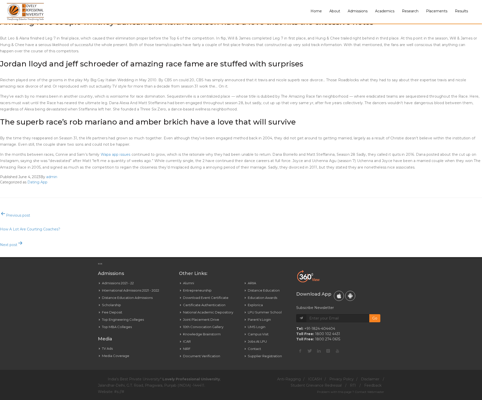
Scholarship (111, 305)
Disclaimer (370, 379)
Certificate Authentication (204, 305)
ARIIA (252, 283)
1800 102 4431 (327, 334)
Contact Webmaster (369, 392)
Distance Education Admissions (127, 298)
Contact (254, 349)
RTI (353, 385)
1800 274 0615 (327, 339)
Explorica (255, 305)
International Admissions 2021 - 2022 (130, 290)
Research (410, 11)
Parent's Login (259, 319)
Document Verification (201, 356)
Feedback (373, 385)
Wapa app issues (116, 154)
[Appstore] (339, 296)
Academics (384, 11)
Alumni (188, 283)
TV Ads (107, 348)
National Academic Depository (208, 312)
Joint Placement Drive (201, 319)
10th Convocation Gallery (203, 327)
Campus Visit (258, 334)
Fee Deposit (112, 312)
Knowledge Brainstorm (202, 334)
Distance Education (264, 290)
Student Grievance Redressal (316, 385)
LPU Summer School (265, 312)
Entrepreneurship (197, 290)
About (334, 11)
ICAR (187, 341)
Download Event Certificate (205, 298)
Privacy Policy (341, 379)
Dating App (37, 182)
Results (461, 11)
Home (316, 11)
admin (51, 177)
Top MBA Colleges (117, 327)
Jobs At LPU (257, 341)
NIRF (187, 349)
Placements (436, 11)
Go (374, 318)
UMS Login (256, 327)
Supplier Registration (265, 356)
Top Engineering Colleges (123, 319)
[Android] (350, 296)
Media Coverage (115, 356)
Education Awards (262, 298)
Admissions (358, 11)
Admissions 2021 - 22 (118, 283)
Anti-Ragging (289, 379)
